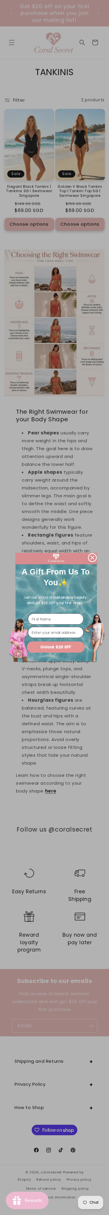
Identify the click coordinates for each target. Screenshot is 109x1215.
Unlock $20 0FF (55, 647)
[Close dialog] (92, 557)
